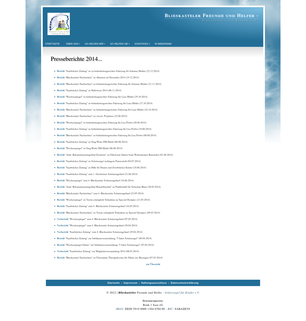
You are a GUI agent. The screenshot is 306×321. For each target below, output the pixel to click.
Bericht (61, 71)
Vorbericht (62, 219)
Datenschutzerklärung (185, 282)
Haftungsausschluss (154, 282)
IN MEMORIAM (163, 43)
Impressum (130, 282)
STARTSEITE (52, 43)
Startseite (113, 282)
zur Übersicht (153, 264)
